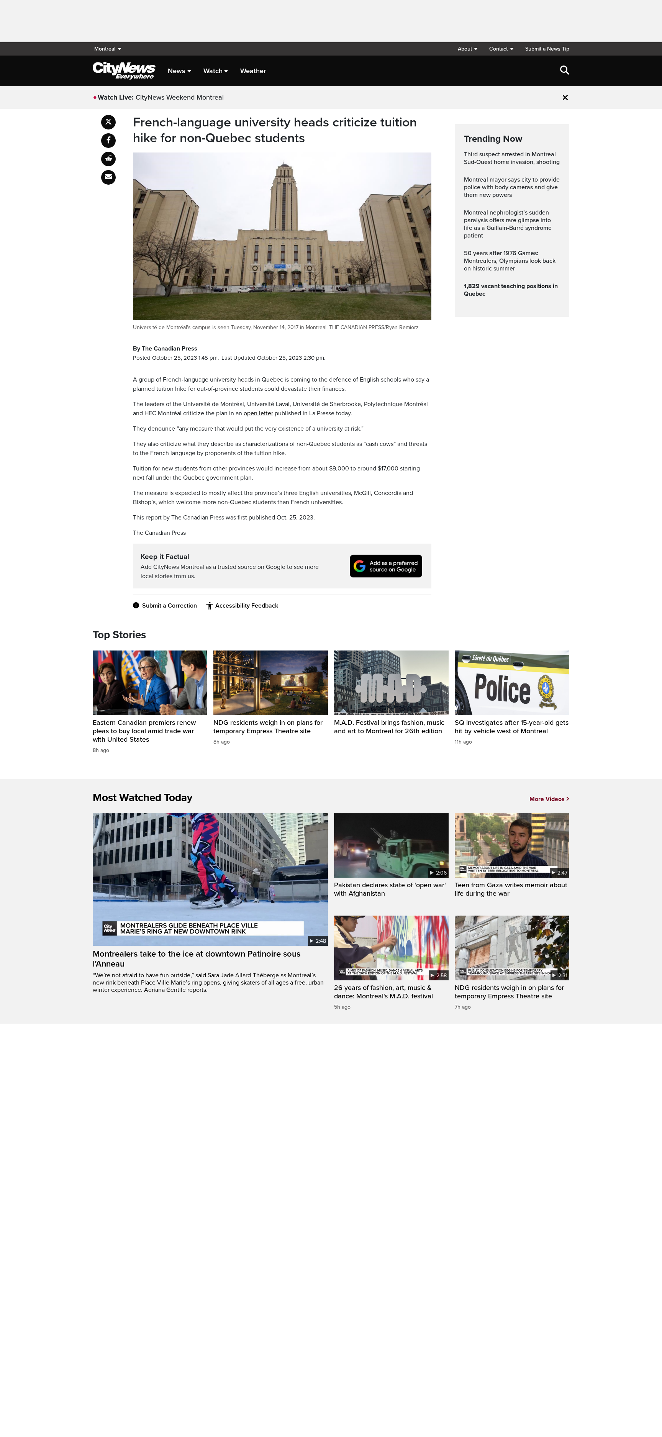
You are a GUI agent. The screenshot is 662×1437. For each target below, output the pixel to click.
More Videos (547, 799)
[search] (564, 71)
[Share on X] (108, 122)
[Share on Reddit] (108, 159)
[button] (467, 49)
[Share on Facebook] (108, 140)
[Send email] (108, 177)
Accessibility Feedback (246, 606)
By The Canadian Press (165, 348)
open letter (258, 413)
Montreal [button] (104, 49)
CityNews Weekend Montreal (180, 97)
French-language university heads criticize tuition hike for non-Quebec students (275, 130)
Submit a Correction (169, 606)
